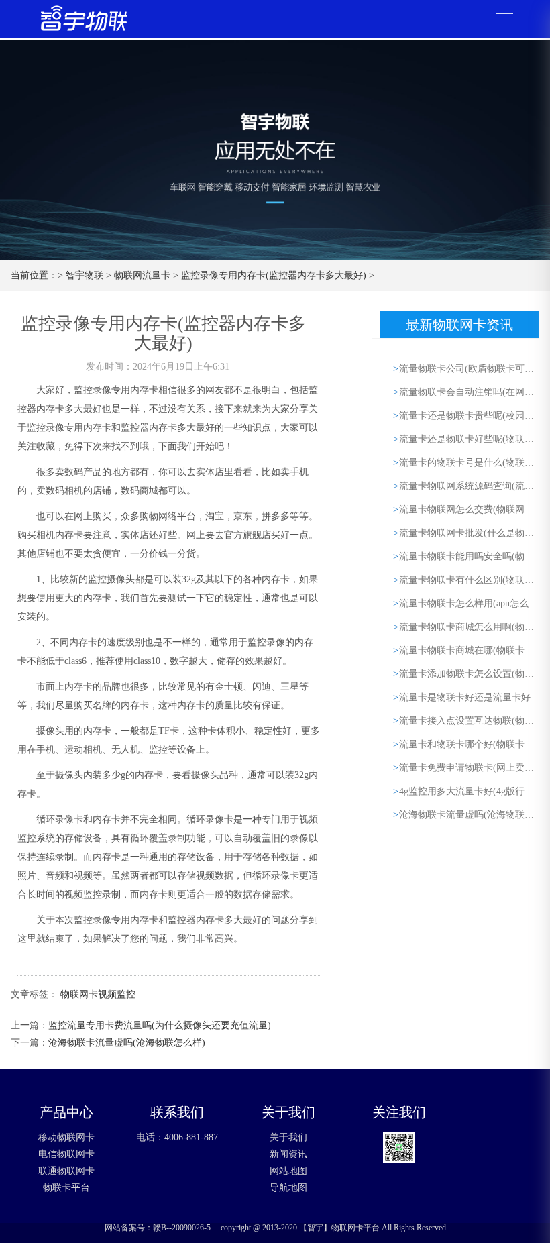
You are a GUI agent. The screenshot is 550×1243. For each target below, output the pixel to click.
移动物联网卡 (66, 1137)
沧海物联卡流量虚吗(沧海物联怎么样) (126, 1043)
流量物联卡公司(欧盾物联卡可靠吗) (471, 369)
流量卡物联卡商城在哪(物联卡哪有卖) (471, 650)
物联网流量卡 (142, 275)
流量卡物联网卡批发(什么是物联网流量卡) (471, 533)
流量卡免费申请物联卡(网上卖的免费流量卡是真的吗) (471, 768)
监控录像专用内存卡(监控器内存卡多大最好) (273, 275)
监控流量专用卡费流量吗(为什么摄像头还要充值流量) (159, 1025)
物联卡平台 (66, 1188)
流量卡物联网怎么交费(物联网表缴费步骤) (471, 509)
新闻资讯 (288, 1154)
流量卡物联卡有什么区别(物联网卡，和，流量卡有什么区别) (471, 580)
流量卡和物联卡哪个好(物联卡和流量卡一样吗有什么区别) (471, 744)
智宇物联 (84, 275)
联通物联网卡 (66, 1171)
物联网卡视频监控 (97, 994)
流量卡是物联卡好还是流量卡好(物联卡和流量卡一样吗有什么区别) (471, 697)
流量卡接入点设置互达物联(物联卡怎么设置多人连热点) (471, 721)
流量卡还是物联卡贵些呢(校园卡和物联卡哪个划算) (471, 416)
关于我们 (288, 1137)
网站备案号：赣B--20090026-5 (158, 1227)
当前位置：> (38, 275)
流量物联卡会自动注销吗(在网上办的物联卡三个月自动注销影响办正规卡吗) (471, 392)
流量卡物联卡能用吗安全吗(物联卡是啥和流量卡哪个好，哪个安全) (471, 556)
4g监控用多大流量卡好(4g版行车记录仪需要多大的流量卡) (471, 791)
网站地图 (288, 1171)
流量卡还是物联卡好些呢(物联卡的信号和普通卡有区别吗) (471, 439)
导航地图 (288, 1188)
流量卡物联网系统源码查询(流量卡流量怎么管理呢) (471, 486)
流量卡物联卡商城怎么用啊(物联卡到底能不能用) (471, 627)
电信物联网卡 (66, 1154)
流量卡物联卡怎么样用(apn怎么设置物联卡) (471, 603)
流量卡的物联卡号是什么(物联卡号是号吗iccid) (471, 462)
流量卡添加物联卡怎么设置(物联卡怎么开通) (471, 674)
